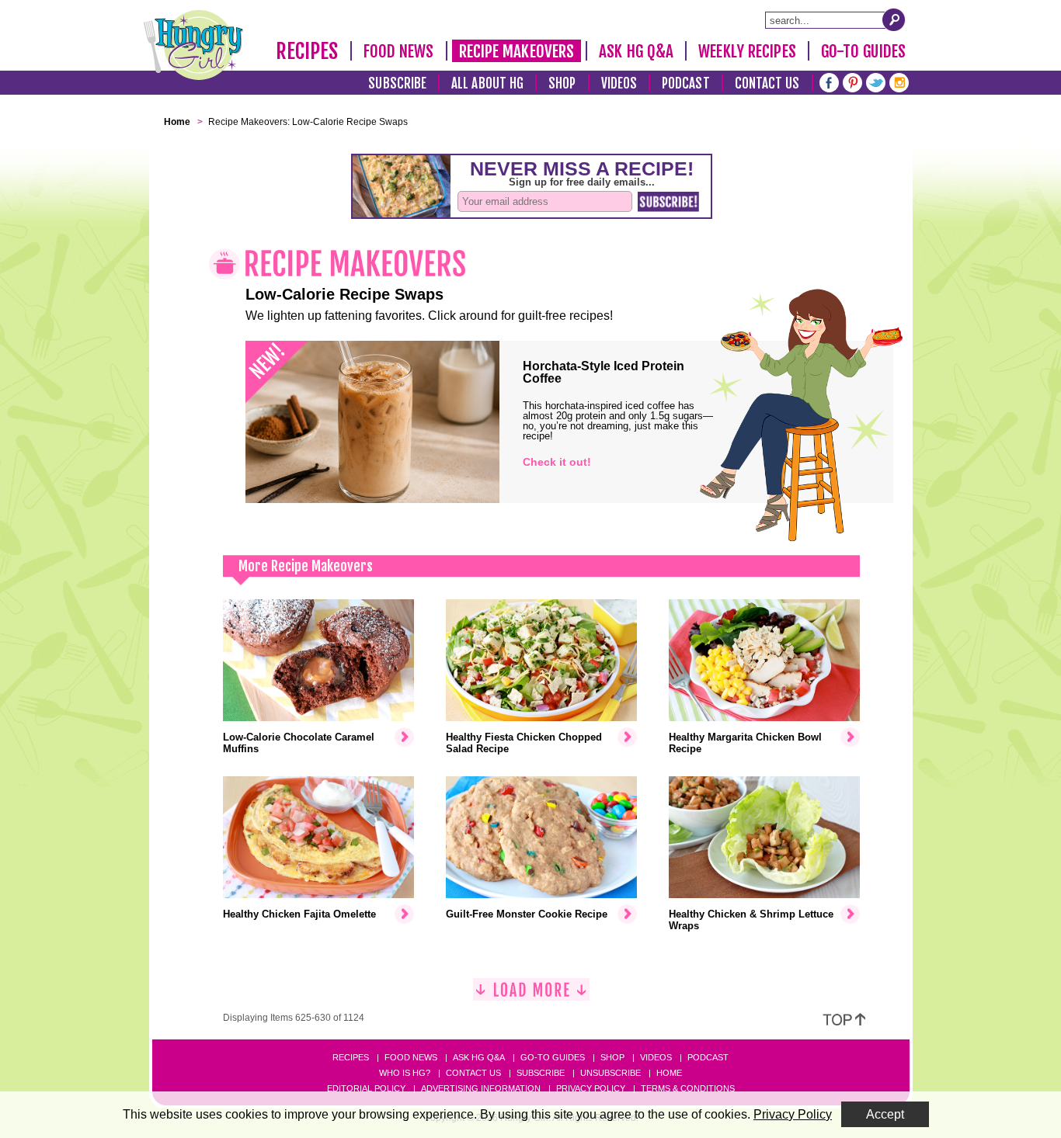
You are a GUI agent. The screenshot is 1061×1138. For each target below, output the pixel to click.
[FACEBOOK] (829, 81)
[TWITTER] (875, 81)
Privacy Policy (590, 1088)
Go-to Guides (552, 1057)
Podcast (686, 83)
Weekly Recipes (746, 51)
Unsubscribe (610, 1072)
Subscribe (397, 83)
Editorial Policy (366, 1088)
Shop (562, 83)
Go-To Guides (863, 51)
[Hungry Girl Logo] (193, 45)
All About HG (487, 83)
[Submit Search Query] (894, 19)
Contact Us (767, 83)
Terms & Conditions (688, 1088)
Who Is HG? (404, 1072)
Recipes (307, 51)
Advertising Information (481, 1088)
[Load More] (531, 995)
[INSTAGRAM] (899, 81)
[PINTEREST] (852, 81)
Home (669, 1072)
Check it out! (557, 462)
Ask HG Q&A (636, 51)
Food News (399, 51)
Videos (619, 83)
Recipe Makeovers (517, 51)
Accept (885, 1114)
